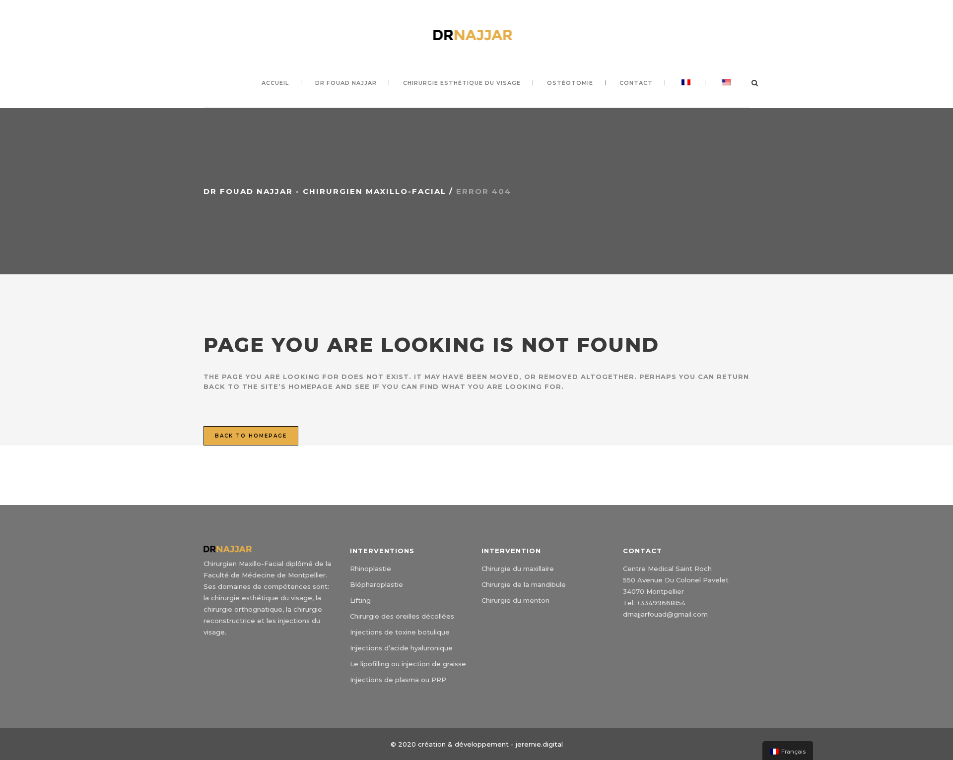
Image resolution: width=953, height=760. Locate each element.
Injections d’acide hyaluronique (401, 648)
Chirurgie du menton (515, 600)
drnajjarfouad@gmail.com (665, 614)
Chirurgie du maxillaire (517, 568)
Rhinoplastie (370, 568)
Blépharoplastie (376, 584)
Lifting (360, 600)
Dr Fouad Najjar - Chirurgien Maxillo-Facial (325, 191)
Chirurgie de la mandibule (523, 584)
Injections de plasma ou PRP (398, 680)
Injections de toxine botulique (400, 632)
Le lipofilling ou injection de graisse (408, 664)
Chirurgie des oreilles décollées (402, 616)
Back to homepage (251, 436)
